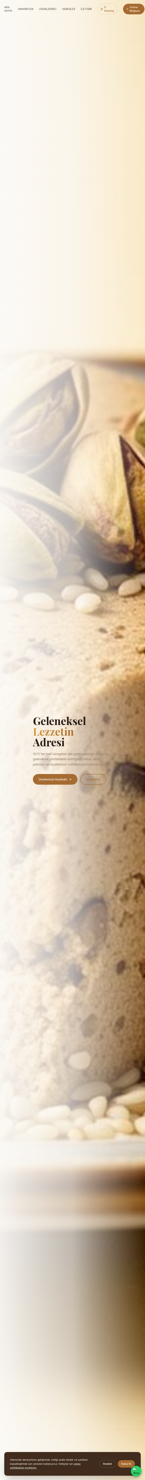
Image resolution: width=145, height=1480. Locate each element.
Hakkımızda (26, 8)
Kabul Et (126, 1463)
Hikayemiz (93, 779)
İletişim (86, 8)
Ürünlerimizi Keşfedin (53, 779)
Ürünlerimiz (48, 8)
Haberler (68, 8)
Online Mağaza (135, 9)
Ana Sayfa (8, 9)
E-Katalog (109, 9)
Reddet (107, 1463)
